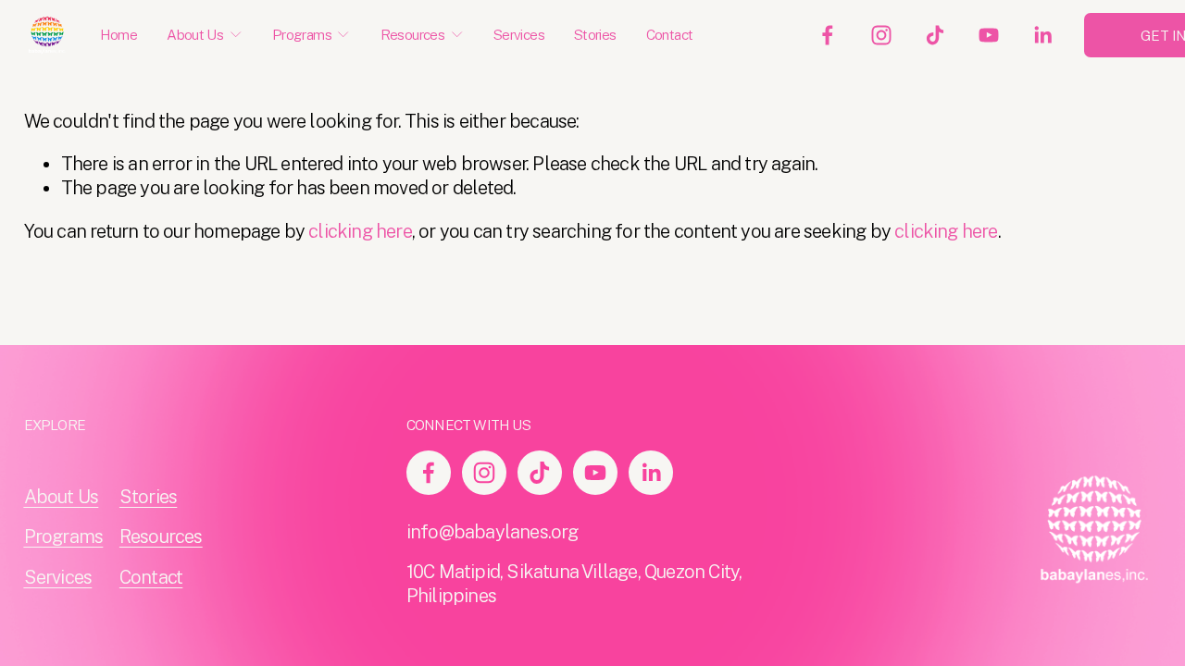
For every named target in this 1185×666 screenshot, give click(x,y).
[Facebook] (828, 35)
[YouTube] (989, 35)
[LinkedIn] (1042, 35)
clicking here (360, 231)
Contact (669, 34)
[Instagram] (881, 35)
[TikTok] (935, 35)
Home (119, 34)
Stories (595, 34)
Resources (161, 536)
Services (518, 34)
